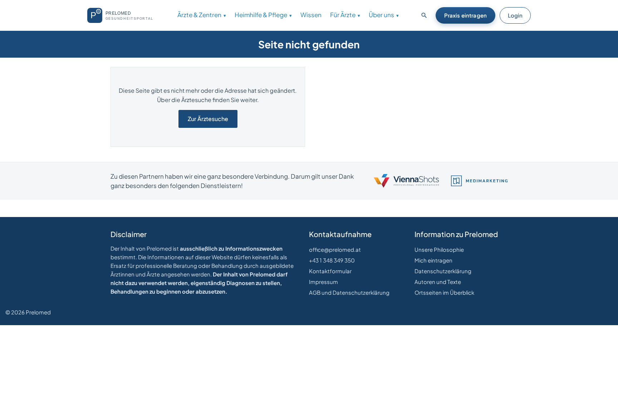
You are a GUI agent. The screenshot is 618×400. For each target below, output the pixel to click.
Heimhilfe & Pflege (261, 15)
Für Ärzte (342, 15)
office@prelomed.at (335, 249)
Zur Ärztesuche (208, 118)
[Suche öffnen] (424, 15)
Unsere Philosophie (439, 249)
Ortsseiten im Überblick (444, 292)
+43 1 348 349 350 (332, 260)
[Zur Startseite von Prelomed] (123, 15)
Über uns (381, 15)
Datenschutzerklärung (443, 271)
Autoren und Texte (438, 281)
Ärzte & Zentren (199, 15)
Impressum (323, 281)
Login (515, 15)
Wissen (311, 15)
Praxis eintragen (465, 15)
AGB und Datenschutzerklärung (349, 292)
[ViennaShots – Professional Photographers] (406, 181)
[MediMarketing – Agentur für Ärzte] (479, 180)
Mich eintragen (433, 260)
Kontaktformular (330, 271)
